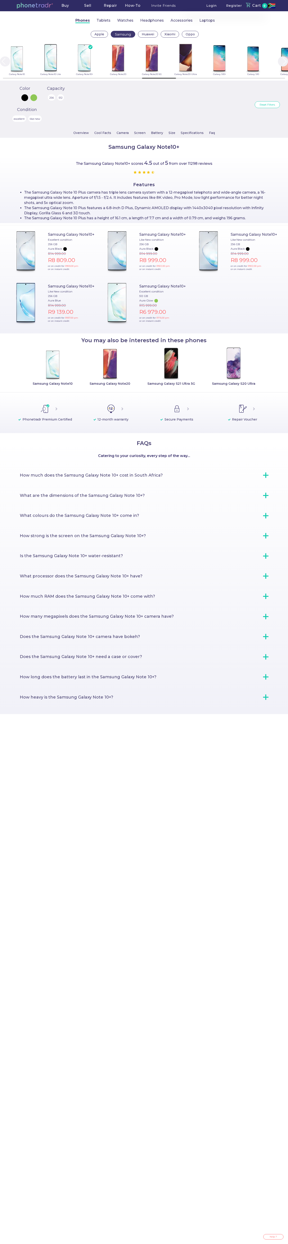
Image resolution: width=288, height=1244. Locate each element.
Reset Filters (267, 104)
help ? (273, 1236)
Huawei (148, 34)
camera (123, 133)
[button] (35, 5)
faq (212, 133)
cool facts (102, 133)
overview (81, 133)
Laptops (207, 20)
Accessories (182, 20)
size (172, 133)
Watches (125, 20)
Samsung (123, 34)
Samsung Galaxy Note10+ (71, 234)
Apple (99, 34)
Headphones (152, 20)
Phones (82, 20)
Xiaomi (169, 34)
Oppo (190, 34)
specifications (192, 133)
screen (140, 133)
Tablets (103, 20)
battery (157, 133)
